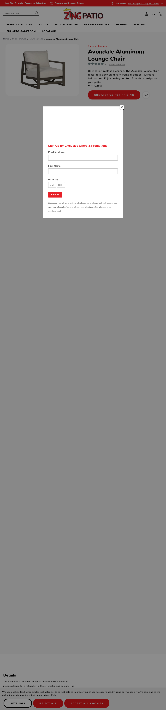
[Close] (121, 107)
